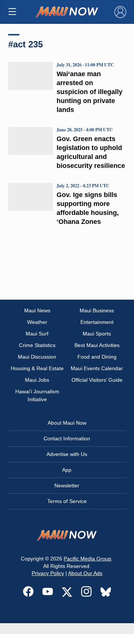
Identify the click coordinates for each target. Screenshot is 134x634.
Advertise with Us (67, 454)
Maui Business (97, 310)
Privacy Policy (48, 573)
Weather (37, 322)
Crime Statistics (37, 345)
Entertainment (97, 322)
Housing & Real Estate (37, 368)
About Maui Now (67, 423)
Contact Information (67, 438)
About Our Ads (85, 573)
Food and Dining (97, 357)
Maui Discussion (37, 357)
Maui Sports (97, 334)
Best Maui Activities (96, 345)
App (66, 470)
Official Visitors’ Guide (96, 380)
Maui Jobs (37, 380)
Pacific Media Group (87, 559)
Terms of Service (67, 501)
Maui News (37, 310)
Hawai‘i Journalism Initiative (37, 395)
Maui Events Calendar (97, 368)
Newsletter (66, 485)
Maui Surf (37, 334)
